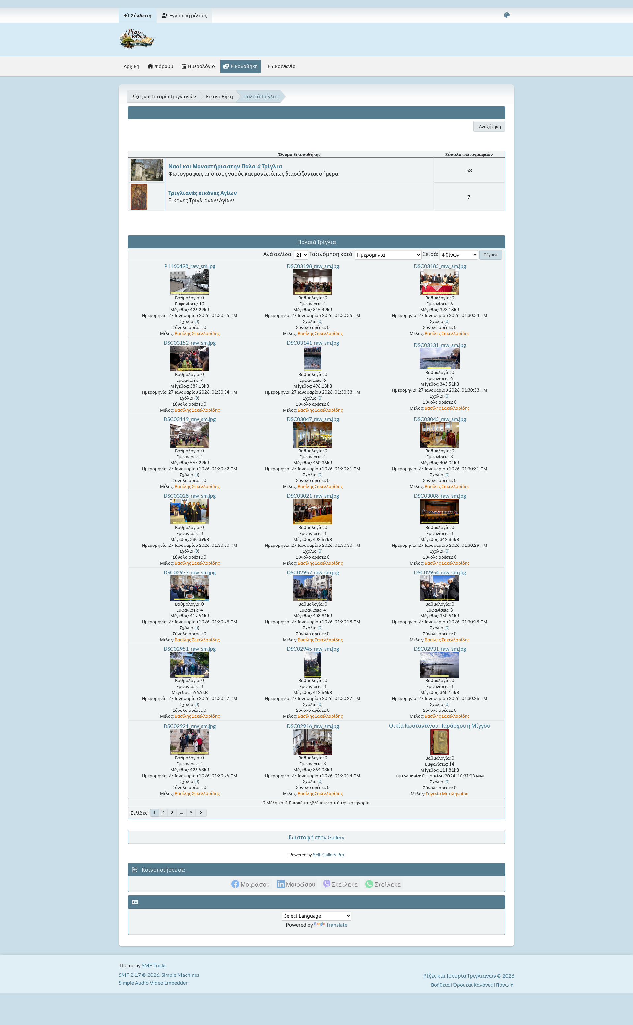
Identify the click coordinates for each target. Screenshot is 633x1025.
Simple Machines (180, 975)
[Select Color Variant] (506, 15)
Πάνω (503, 985)
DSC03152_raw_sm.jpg (190, 342)
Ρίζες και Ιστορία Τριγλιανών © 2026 (468, 976)
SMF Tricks (154, 965)
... (181, 812)
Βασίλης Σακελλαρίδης (197, 333)
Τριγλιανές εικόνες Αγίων (202, 193)
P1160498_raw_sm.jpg (189, 266)
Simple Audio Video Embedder (153, 982)
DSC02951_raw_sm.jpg (190, 648)
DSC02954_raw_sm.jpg (440, 572)
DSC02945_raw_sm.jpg (313, 648)
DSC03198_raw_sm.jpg (313, 266)
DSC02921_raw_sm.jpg (190, 726)
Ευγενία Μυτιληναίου (447, 793)
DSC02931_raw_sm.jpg (440, 648)
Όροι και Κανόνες (473, 985)
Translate (336, 924)
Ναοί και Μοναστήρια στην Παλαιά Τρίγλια (225, 166)
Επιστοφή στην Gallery (316, 837)
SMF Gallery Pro (328, 854)
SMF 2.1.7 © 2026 (139, 975)
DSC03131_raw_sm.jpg (440, 345)
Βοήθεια (440, 985)
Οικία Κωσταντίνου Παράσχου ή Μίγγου (439, 725)
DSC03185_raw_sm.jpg (440, 266)
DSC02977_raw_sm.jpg (190, 572)
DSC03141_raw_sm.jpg (313, 342)
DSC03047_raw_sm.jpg (313, 419)
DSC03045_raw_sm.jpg (440, 419)
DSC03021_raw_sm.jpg (313, 495)
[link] (251, 884)
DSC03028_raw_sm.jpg (190, 495)
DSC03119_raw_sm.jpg (190, 419)
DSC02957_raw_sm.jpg (313, 572)
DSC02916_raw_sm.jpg (313, 726)
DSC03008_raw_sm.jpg (440, 495)
